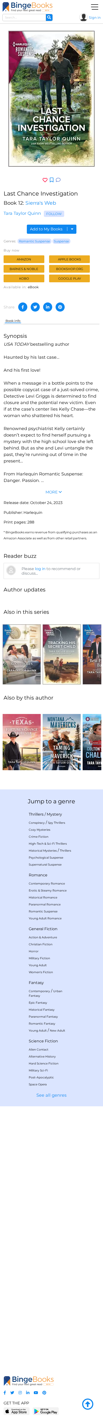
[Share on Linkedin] (47, 307)
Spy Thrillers (56, 822)
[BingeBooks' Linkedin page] (27, 1392)
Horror (34, 951)
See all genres (51, 1095)
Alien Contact (38, 1049)
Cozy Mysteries (39, 829)
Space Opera (38, 1084)
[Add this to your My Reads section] (51, 180)
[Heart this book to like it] (45, 180)
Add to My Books (46, 229)
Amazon (24, 259)
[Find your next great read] (27, 7)
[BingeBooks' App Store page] (17, 1411)
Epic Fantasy (38, 1002)
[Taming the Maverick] (62, 737)
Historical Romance (43, 897)
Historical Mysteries (43, 850)
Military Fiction (39, 958)
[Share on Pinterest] (60, 307)
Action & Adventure (43, 937)
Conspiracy (37, 822)
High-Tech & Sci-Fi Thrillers (48, 843)
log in (40, 568)
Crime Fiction (38, 836)
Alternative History (42, 1056)
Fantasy (36, 982)
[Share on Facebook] (22, 307)
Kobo (24, 278)
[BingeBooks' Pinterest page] (44, 1392)
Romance (38, 875)
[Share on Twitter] (35, 307)
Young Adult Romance (45, 918)
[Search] (49, 17)
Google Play (69, 278)
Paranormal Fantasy (43, 1016)
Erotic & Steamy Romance (48, 890)
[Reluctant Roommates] (22, 652)
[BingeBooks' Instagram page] (20, 1392)
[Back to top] (87, 1404)
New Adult (57, 1030)
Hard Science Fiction (43, 1063)
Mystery (54, 814)
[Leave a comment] (58, 180)
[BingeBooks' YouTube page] (36, 1392)
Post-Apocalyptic (41, 1077)
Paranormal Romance (45, 904)
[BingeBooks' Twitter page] (12, 1392)
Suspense (61, 241)
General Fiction (43, 929)
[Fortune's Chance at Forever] (22, 737)
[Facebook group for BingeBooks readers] (5, 1392)
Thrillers (36, 814)
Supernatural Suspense (45, 864)
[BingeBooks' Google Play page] (46, 1411)
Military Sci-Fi (38, 1070)
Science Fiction (43, 1041)
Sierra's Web (40, 203)
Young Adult (38, 965)
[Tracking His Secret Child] (62, 652)
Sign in (95, 17)
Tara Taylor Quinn (22, 213)
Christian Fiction (40, 944)
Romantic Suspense (34, 241)
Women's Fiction (41, 972)
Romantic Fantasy (42, 1023)
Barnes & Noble (24, 269)
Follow (54, 214)
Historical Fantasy (42, 1009)
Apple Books (69, 259)
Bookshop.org (69, 269)
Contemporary (39, 991)
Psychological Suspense (46, 857)
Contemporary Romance (47, 883)
